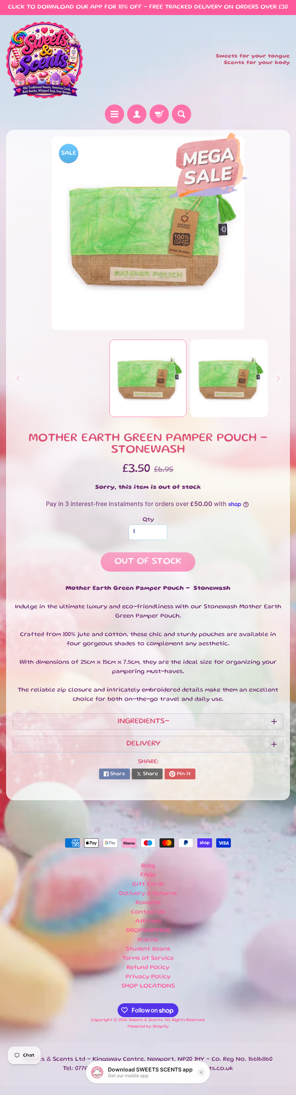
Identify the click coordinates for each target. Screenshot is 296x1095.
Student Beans (148, 949)
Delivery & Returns (148, 894)
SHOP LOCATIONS (148, 986)
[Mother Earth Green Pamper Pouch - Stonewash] (229, 378)
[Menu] (114, 114)
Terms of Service (148, 958)
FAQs (148, 875)
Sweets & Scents (145, 1020)
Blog (148, 866)
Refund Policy (148, 968)
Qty (148, 520)
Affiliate (148, 921)
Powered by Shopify (148, 1027)
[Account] (136, 114)
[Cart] (159, 114)
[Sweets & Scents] (44, 59)
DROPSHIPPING (148, 931)
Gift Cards (148, 884)
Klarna (148, 940)
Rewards (148, 903)
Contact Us (148, 912)
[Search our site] (181, 114)
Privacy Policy (148, 977)
